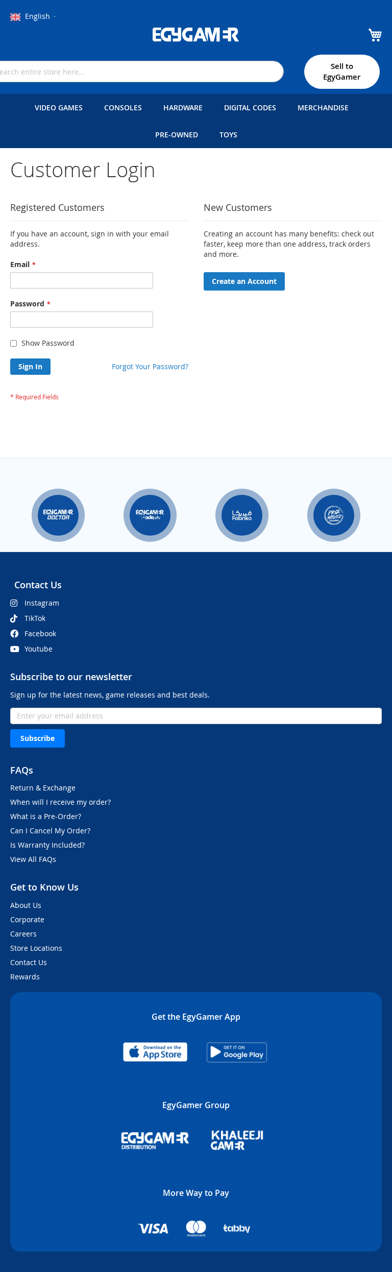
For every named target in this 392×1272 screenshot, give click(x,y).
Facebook (40, 633)
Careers (23, 934)
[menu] (196, 121)
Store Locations (36, 948)
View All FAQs (33, 859)
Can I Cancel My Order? (50, 830)
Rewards (25, 976)
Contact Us (28, 962)
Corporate (27, 919)
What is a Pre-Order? (45, 816)
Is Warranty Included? (47, 845)
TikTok (34, 618)
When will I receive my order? (60, 802)
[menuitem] (61, 107)
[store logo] (196, 35)
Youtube (38, 649)
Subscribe (37, 738)
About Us (25, 905)
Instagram (41, 603)
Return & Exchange (43, 788)
